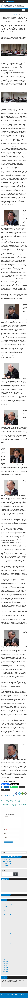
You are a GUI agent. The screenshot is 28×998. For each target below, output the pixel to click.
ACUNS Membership (6, 865)
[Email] (7, 1)
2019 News (4, 935)
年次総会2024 (5, 961)
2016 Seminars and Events (7, 921)
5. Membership (5, 955)
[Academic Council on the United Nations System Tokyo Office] (13, 5)
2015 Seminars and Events (7, 914)
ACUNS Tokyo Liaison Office (9, 33)
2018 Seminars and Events (7, 931)
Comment (6, 816)
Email (5, 833)
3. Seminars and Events (7, 15)
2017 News (4, 925)
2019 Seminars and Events (12, 14)
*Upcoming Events (6, 902)
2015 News (4, 912)
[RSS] (9, 1)
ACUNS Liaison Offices (6, 863)
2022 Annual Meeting (6, 943)
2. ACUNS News (5, 906)
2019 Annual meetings (6, 933)
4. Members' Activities (6, 953)
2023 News (4, 947)
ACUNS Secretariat (6, 859)
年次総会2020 (5, 959)
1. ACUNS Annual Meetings (7, 904)
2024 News (4, 949)
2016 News (4, 918)
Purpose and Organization (7, 861)
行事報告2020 (5, 963)
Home (4, 14)
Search (3, 870)
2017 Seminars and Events (7, 927)
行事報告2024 (5, 971)
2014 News (4, 908)
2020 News (4, 939)
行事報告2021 (5, 965)
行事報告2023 (5, 969)
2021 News (4, 941)
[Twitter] (11, 1)
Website (5, 837)
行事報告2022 (5, 967)
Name (5, 829)
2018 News (4, 929)
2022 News (4, 945)
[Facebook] (13, 1)
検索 (15, 873)
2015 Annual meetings (6, 910)
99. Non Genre (5, 957)
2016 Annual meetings (6, 916)
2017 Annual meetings (6, 923)
